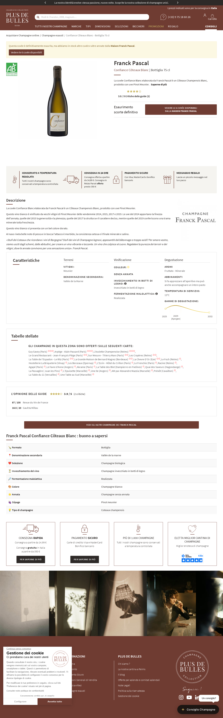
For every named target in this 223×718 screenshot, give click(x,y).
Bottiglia (105, 447)
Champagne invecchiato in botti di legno (123, 471)
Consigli (211, 26)
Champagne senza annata (115, 494)
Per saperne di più (31, 559)
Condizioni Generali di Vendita (80, 680)
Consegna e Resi (73, 685)
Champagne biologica (113, 463)
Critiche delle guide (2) (134, 96)
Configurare (20, 701)
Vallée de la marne (111, 455)
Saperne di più (159, 84)
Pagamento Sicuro (74, 674)
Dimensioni (103, 26)
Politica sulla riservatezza (131, 690)
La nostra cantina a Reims (131, 669)
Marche (76, 26)
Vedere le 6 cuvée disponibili (26, 52)
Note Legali (124, 685)
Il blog (121, 674)
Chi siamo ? (124, 663)
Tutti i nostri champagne (51, 26)
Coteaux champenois (112, 510)
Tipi (88, 26)
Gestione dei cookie (128, 696)
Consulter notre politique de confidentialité (25, 691)
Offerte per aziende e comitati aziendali (139, 680)
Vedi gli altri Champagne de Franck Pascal (111, 424)
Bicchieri (138, 26)
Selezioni (121, 26)
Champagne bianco (111, 486)
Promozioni (156, 26)
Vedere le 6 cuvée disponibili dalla (181, 109)
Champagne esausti (74, 690)
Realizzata (106, 478)
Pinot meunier (109, 502)
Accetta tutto (55, 701)
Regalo (173, 26)
